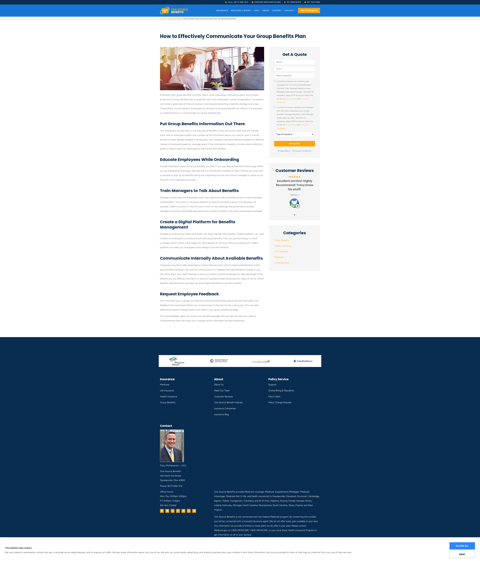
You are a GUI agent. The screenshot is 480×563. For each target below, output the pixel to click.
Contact (289, 10)
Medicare (164, 384)
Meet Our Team (222, 390)
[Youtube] (194, 511)
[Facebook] (167, 511)
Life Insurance (167, 390)
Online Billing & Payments (281, 390)
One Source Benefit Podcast (228, 402)
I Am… (257, 10)
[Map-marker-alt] (162, 511)
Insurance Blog (174, 18)
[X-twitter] (189, 511)
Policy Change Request (280, 402)
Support (277, 10)
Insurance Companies (225, 408)
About (265, 10)
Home (162, 18)
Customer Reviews (223, 396)
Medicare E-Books (241, 10)
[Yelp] (172, 511)
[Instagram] (178, 511)
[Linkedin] (183, 511)
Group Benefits (167, 402)
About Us (219, 384)
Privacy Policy (291, 99)
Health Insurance (168, 396)
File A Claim (274, 396)
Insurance (222, 10)
